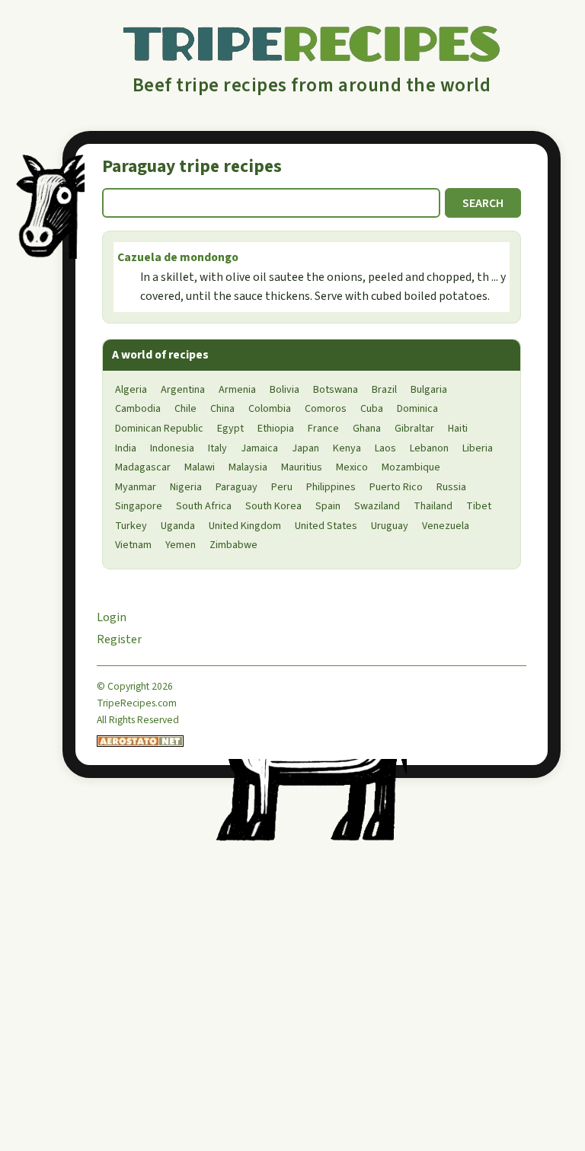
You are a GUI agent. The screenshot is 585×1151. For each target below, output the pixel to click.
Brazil (384, 389)
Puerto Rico (396, 487)
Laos (385, 448)
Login (111, 617)
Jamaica (259, 448)
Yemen (180, 545)
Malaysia (248, 467)
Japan (305, 448)
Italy (217, 448)
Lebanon (429, 448)
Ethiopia (275, 428)
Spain (327, 506)
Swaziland (377, 506)
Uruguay (389, 526)
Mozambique (411, 467)
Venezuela (445, 526)
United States (326, 526)
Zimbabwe (233, 545)
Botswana (335, 389)
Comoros (326, 408)
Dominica (417, 408)
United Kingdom (245, 526)
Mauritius (301, 467)
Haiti (458, 428)
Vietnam (133, 545)
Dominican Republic (159, 428)
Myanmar (135, 487)
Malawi (199, 467)
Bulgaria (429, 389)
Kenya (347, 448)
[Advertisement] (188, 1025)
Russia (451, 487)
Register (119, 639)
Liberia (477, 448)
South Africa (204, 506)
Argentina (183, 389)
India (125, 448)
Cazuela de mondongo (177, 257)
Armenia (237, 389)
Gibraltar (414, 428)
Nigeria (186, 487)
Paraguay (236, 487)
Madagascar (143, 467)
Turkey (131, 526)
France (323, 428)
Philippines (331, 487)
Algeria (131, 389)
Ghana (367, 428)
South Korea (273, 506)
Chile (185, 408)
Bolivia (284, 389)
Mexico (352, 467)
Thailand (433, 506)
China (222, 408)
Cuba (371, 408)
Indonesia (172, 448)
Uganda (178, 526)
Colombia (269, 408)
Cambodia (138, 408)
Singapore (138, 506)
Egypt (230, 428)
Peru (281, 487)
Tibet (478, 506)
